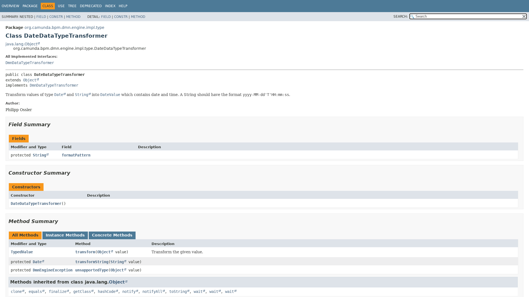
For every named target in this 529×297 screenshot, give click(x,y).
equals (35, 291)
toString (178, 291)
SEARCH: (400, 16)
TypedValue (22, 252)
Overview (10, 6)
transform (85, 252)
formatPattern (76, 155)
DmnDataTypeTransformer (30, 63)
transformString (91, 262)
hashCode (106, 291)
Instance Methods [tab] (65, 235)
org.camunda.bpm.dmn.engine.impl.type (64, 27)
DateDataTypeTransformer (36, 203)
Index (110, 6)
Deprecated (91, 6)
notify (129, 291)
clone (16, 291)
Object (29, 80)
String (39, 155)
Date (37, 262)
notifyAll (152, 291)
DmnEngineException (52, 270)
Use (61, 6)
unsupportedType (91, 270)
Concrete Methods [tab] (112, 235)
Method (73, 17)
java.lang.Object (21, 44)
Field (41, 17)
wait (198, 291)
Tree (72, 6)
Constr (56, 17)
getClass (82, 291)
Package (30, 6)
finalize (57, 291)
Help (123, 6)
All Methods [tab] (25, 235)
